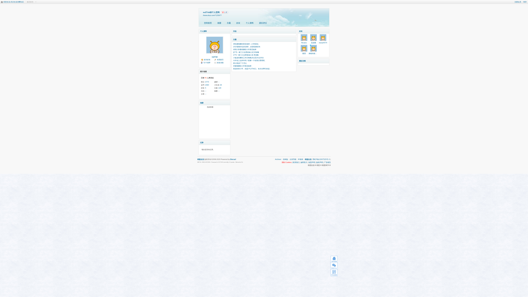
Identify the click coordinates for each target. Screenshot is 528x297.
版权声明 (319, 162)
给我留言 (220, 60)
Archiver (278, 159)
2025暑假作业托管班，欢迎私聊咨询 (246, 47)
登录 (525, 2)
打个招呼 (207, 63)
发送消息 (220, 63)
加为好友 (207, 60)
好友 (238, 23)
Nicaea (304, 43)
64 (221, 85)
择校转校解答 (314, 53)
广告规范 (327, 162)
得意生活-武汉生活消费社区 (13, 2)
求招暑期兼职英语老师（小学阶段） (246, 44)
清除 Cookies (287, 162)
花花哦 (313, 43)
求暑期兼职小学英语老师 (242, 66)
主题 (229, 23)
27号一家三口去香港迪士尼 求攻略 (246, 55)
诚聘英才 (304, 162)
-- (218, 82)
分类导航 (293, 159)
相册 (219, 23)
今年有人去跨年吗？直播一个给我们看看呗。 (249, 60)
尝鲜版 (285, 159)
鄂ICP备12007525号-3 (321, 159)
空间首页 (208, 23)
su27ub (215, 57)
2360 (207, 85)
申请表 (300, 159)
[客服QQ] (334, 259)
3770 (207, 82)
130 (219, 88)
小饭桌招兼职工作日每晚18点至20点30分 (248, 58)
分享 (225, 12)
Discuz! (233, 159)
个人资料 (250, 23)
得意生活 (308, 159)
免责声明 (311, 162)
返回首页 (30, 2)
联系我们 (296, 162)
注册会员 (518, 2)
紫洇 (304, 53)
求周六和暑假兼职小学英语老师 (244, 49)
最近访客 (302, 61)
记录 (202, 143)
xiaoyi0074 (323, 43)
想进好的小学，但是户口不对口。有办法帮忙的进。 (252, 69)
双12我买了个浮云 (240, 63)
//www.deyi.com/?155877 (212, 15)
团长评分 (263, 23)
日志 (235, 31)
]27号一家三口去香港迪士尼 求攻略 (246, 52)
